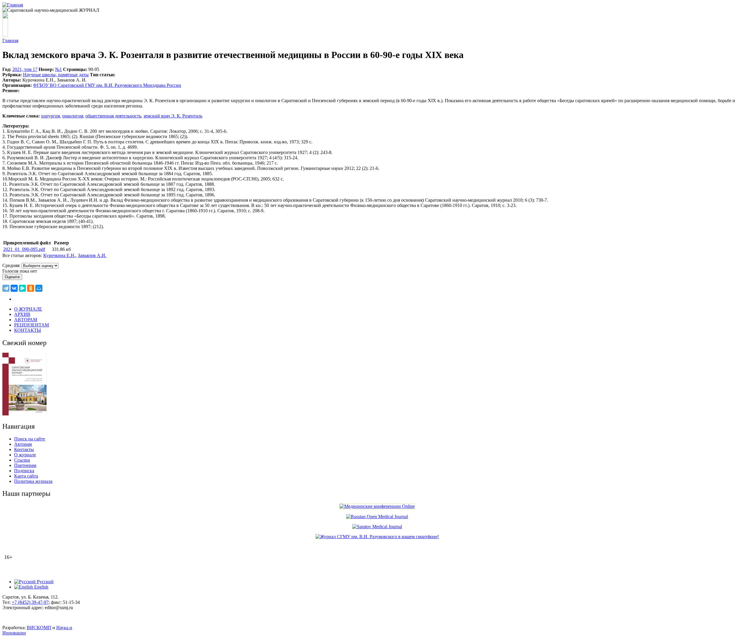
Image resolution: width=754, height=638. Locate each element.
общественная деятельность (113, 115)
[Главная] (12, 4)
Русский (45, 581)
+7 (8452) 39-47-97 (30, 602)
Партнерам (25, 465)
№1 (58, 69)
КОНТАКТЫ (27, 330)
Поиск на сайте (29, 438)
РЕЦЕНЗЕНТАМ (31, 324)
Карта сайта (26, 475)
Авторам (23, 444)
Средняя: (12, 265)
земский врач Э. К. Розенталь (172, 115)
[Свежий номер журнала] (24, 413)
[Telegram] (5, 288)
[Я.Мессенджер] (22, 288)
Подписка (24, 470)
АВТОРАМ (25, 319)
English (40, 586)
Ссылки (22, 460)
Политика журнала (33, 481)
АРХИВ (22, 314)
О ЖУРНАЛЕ (28, 308)
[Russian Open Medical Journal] (377, 516)
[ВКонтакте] (14, 288)
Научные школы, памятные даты (56, 74)
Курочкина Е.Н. (59, 255)
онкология (72, 115)
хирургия (50, 115)
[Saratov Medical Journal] (377, 526)
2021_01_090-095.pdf (24, 249)
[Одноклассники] (30, 288)
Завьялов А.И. (92, 255)
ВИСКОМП (39, 627)
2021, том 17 (24, 69)
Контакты (24, 449)
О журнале (25, 454)
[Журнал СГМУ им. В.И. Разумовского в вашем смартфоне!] (377, 536)
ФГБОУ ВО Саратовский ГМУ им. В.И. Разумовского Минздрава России (107, 85)
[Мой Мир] (38, 288)
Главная (10, 40)
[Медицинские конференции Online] (377, 506)
